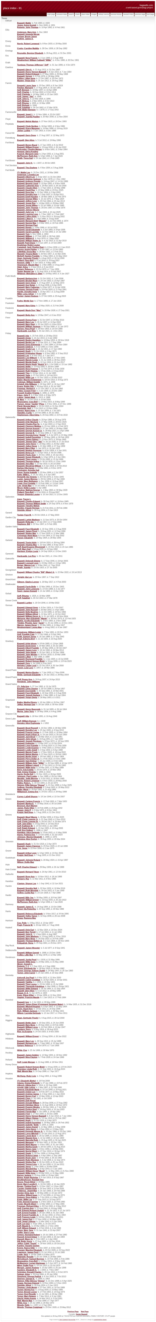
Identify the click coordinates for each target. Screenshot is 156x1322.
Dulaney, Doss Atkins (27, 1197)
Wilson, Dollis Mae (25, 862)
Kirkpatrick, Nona (25, 943)
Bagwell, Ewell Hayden (27, 197)
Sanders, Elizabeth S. (27, 1270)
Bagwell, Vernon (24, 76)
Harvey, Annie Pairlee (27, 249)
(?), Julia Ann (23, 686)
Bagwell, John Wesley (27, 655)
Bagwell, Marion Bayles (28, 673)
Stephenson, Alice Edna (28, 415)
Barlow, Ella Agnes (25, 468)
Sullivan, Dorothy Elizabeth (29, 787)
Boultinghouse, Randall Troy (30, 1180)
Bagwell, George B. (26, 433)
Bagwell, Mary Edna (26, 306)
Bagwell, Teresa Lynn (27, 1164)
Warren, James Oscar (27, 625)
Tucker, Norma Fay (25, 1290)
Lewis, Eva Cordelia (26, 483)
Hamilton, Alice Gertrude (28, 833)
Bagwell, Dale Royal (26, 1101)
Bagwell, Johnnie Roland (28, 860)
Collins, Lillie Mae (25, 955)
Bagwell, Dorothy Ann (27, 194)
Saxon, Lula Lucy (25, 668)
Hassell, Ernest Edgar (27, 1237)
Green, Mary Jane (25, 1230)
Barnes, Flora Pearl (26, 329)
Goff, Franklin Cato (25, 634)
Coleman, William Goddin (28, 382)
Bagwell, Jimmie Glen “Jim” (30, 442)
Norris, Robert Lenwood (28, 44)
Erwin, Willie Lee (24, 1200)
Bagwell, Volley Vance (27, 916)
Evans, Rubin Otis (25, 386)
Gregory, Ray (23, 879)
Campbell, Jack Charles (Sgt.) (30, 247)
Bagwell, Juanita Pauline (28, 117)
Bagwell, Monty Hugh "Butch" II (31, 364)
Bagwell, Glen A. (24, 70)
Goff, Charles (23, 92)
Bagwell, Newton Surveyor (29, 450)
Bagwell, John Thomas (27, 208)
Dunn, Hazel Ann (25, 1009)
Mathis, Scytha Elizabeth (28, 621)
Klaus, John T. (23, 395)
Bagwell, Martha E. (25, 804)
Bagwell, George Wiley (27, 199)
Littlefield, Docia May (26, 252)
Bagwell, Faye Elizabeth (28, 529)
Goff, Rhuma (23, 103)
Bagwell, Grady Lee (26, 349)
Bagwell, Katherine (25, 743)
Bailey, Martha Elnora (27, 702)
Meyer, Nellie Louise (26, 488)
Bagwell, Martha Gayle (27, 1147)
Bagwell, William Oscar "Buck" (31, 1171)
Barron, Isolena (24, 1175)
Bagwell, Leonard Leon (28, 563)
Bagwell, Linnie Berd (26, 1136)
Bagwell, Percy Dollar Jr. (28, 759)
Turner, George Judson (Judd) (31, 971)
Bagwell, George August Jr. (29, 431)
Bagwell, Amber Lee (26, 1092)
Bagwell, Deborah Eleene (28, 561)
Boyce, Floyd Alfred (26, 1182)
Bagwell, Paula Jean (26, 455)
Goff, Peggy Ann (24, 679)
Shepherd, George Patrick (29, 1276)
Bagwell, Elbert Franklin (28, 648)
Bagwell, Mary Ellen (26, 448)
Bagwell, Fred (23, 1114)
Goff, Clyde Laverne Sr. (27, 822)
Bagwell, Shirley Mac (26, 533)
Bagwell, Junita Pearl (26, 960)
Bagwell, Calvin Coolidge (28, 980)
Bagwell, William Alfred (27, 614)
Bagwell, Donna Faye (27, 320)
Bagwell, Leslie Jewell (27, 750)
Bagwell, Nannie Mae (26, 223)
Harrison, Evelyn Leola (27, 551)
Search (71, 14)
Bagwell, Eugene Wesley (28, 1107)
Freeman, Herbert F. (26, 389)
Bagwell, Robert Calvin (27, 1156)
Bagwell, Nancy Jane (26, 1149)
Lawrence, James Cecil (27, 1252)
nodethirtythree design (100, 1319)
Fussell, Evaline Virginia (28, 393)
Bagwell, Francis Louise (28, 732)
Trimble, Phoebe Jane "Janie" (31, 623)
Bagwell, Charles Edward (28, 501)
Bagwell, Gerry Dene (26, 135)
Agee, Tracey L (24, 499)
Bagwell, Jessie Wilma (27, 205)
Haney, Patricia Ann (26, 835)
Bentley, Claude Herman (28, 508)
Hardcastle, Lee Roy (26, 331)
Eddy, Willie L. (23, 475)
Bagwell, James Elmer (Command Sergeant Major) (40, 1004)
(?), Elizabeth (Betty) (26, 1081)
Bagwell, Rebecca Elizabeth (30, 914)
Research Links (128, 14)
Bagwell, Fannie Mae (26, 1112)
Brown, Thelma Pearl (26, 1186)
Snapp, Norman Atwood (28, 1283)
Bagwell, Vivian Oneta (27, 697)
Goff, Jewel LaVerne (26, 1222)
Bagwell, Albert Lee (26, 177)
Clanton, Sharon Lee (26, 884)
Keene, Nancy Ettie (26, 1248)
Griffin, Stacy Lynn (25, 1232)
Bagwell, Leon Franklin (27, 746)
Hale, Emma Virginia (26, 772)
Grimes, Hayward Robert (28, 1235)
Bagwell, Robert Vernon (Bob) (31, 661)
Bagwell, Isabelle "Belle (28, 1125)
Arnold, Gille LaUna (26, 1087)
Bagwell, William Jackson (28, 326)
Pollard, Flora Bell (25, 260)
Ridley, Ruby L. (24, 783)
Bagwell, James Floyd (27, 531)
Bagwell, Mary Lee (25, 1041)
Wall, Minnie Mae (24, 1071)
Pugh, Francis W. (25, 925)
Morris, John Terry (25, 711)
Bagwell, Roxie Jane (26, 1158)
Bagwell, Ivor (23, 1002)
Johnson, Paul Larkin (27, 776)
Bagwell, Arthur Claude (27, 420)
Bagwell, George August (28, 428)
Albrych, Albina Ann (26, 1085)
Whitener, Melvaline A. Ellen (29, 274)
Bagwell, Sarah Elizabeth (28, 230)
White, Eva (22, 1050)
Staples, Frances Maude (28, 997)
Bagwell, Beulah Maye (27, 281)
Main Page (51, 14)
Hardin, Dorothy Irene (27, 292)
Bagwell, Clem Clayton (27, 689)
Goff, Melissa (23, 101)
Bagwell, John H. (25, 163)
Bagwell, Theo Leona (27, 459)
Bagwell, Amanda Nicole (28, 34)
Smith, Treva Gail (25, 158)
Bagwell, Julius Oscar (27, 446)
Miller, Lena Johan (25, 294)
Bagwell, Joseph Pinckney (29, 741)
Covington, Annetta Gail (28, 470)
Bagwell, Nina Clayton (27, 1057)
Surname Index (62, 14)
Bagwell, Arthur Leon (27, 853)
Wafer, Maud (22, 790)
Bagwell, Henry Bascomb (28, 709)
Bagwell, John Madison (28, 936)
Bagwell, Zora (23, 663)
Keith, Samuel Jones (26, 637)
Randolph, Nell (24, 408)
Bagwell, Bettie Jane (26, 1023)
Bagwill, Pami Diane (26, 243)
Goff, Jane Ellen (24, 824)
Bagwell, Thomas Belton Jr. (29, 941)
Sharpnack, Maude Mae (28, 265)
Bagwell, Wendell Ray (27, 1169)
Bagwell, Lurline (24, 603)
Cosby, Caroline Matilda (28, 48)
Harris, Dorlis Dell (25, 774)
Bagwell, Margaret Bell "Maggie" (32, 221)
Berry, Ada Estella (25, 770)
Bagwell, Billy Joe (25, 898)
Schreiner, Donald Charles (29, 1272)
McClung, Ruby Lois (26, 1076)
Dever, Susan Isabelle (27, 472)
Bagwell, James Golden (28, 1055)
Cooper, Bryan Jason (27, 37)
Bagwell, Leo (23, 356)
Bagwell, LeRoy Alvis (27, 216)
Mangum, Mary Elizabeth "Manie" (32, 619)
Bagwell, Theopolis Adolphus (30, 986)
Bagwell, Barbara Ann (27, 278)
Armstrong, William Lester (29, 632)
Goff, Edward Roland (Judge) (30, 1211)
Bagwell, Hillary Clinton (28, 1118)
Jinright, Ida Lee (24, 577)
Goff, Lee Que (23, 1224)
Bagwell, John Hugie (26, 652)
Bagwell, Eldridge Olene (28, 1105)
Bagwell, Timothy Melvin (28, 506)
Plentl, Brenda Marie (26, 406)
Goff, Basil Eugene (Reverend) (31, 547)
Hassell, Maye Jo (25, 1239)
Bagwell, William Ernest (28, 147)
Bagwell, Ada (23, 336)
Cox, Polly (22, 923)
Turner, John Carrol (26, 973)
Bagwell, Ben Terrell (26, 932)
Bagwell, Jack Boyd (26, 737)
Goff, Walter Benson (26, 110)
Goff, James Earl (24, 1219)
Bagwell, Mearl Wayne (27, 817)
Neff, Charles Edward (27, 867)
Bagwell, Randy (24, 227)
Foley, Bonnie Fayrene (27, 1202)
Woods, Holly (23, 1305)
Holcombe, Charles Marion (29, 149)
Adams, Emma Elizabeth (28, 1083)
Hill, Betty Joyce (24, 1241)
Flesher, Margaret (25, 88)
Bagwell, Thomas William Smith (31, 504)
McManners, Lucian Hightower (31, 1263)
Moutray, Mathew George (28, 490)
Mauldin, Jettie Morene (27, 779)
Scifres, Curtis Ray (25, 893)
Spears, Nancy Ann (26, 411)
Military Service (103, 14)
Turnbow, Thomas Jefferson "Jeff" (33, 65)
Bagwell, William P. (25, 238)
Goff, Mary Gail (24, 549)
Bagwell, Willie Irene (26, 768)
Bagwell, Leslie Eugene (28, 748)
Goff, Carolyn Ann (25, 1208)
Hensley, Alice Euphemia (28, 723)
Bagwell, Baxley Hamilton (29, 340)
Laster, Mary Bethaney (27, 481)
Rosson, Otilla (23, 263)
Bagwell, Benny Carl (26, 1096)
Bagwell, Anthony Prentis (28, 181)
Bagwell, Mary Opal (26, 324)
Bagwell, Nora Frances (27, 369)
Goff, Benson (23, 90)
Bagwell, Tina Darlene (27, 168)
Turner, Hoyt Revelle (26, 1294)
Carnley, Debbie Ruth (27, 1189)
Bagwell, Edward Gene (27, 608)
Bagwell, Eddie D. (25, 347)
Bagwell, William (24, 236)
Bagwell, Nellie (24, 367)
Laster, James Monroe (27, 479)
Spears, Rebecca (25, 269)
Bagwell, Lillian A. (25, 219)
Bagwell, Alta (23, 716)
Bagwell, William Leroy (27, 1027)
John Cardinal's (63, 1319)
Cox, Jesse (22, 848)
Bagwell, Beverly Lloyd (27, 183)
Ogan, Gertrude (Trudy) (27, 258)
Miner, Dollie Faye (25, 1265)
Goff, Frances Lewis (26, 1217)
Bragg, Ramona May (26, 918)
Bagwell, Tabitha (24, 982)
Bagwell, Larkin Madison (28, 520)
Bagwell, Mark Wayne (27, 1145)
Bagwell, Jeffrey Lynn (27, 201)
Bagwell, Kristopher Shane (29, 353)
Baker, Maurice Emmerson (29, 380)
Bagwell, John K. (25, 934)
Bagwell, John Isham (26, 739)
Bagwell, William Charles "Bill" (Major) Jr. (36, 572)
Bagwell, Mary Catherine (28, 287)
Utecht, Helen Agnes (26, 1298)
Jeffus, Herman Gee (26, 705)
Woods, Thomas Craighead (29, 1307)
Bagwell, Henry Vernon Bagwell (31, 72)
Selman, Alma (23, 1274)
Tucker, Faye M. (24, 515)
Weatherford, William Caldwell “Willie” (34, 60)
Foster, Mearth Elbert (26, 1204)
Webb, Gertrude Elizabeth (29, 675)
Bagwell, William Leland (28, 765)
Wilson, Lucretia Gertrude (29, 1013)
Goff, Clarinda (23, 94)
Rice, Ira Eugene (24, 1032)
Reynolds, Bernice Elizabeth (30, 53)
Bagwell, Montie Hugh (27, 362)
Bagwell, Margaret (25, 1142)
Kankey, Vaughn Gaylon (28, 1246)
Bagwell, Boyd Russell (27, 728)
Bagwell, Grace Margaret (28, 128)
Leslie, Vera (22, 1254)
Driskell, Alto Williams (27, 384)
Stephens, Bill (23, 524)
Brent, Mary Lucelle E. (27, 1184)
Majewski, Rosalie (25, 1257)
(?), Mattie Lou (23, 172)
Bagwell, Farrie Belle (26, 587)
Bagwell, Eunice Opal (27, 1109)
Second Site (71, 1319)
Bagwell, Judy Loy (25, 212)
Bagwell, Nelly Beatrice (27, 612)
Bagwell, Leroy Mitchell (27, 1134)
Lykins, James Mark (26, 397)
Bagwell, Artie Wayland (27, 422)
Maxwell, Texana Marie (27, 254)
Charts (77, 14)
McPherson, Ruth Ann (27, 156)
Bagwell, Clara (23, 1098)
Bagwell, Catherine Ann (28, 186)
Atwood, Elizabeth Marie (28, 1090)
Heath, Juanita (23, 567)
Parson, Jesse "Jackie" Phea (30, 404)
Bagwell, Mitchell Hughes (28, 1007)
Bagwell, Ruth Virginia (27, 371)
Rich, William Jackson (27, 1011)
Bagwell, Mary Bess (26, 939)
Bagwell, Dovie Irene (26, 646)
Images (94, 14)
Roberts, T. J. (23, 966)
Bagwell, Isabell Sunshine (29, 437)
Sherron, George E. (26, 1279)
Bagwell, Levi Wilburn (27, 358)
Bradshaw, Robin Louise (28, 245)
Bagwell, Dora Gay (25, 192)
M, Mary (20, 400)
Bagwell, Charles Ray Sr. (28, 424)
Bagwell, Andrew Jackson (29, 179)
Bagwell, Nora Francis (27, 58)
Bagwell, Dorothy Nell (27, 888)
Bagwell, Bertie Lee (26, 342)
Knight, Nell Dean (25, 812)
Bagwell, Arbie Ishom (27, 644)
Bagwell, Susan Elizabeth (28, 457)
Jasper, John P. (24, 810)
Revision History (116, 14)
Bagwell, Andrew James (28, 1094)
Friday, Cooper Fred (26, 391)
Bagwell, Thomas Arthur (28, 461)
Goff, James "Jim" (25, 97)
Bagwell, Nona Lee (25, 453)
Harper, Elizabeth (25, 538)
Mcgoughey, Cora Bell (27, 402)
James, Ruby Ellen (25, 808)
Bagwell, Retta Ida (25, 522)
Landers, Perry (24, 1029)
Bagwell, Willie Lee (25, 378)
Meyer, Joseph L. (25, 964)
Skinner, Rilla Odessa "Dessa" (31, 785)
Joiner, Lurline (23, 131)
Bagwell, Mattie (24, 23)
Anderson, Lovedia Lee (28, 175)
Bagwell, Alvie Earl (25, 930)
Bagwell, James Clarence (28, 846)
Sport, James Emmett (27, 591)
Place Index (86, 14)
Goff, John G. (23, 99)
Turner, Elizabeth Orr (26, 968)
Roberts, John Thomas (27, 27)
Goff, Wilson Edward (26, 1228)
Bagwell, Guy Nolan (26, 285)
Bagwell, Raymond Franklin (30, 659)
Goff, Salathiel (23, 108)
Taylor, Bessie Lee (25, 271)
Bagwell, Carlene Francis (28, 801)
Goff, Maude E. (24, 1226)
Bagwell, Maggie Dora (27, 1138)
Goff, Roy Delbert (25, 830)
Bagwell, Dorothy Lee (27, 730)
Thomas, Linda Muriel (27, 1287)
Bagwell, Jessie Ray (26, 203)
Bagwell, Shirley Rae (26, 1162)
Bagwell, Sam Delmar (27, 761)
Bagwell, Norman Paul (27, 225)
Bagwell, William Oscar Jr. (29, 616)
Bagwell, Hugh (24, 351)
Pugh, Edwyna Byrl (26, 639)
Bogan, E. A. (23, 993)
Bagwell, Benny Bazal (27, 145)
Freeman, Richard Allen (28, 1206)
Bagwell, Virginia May (27, 545)
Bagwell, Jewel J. (25, 114)
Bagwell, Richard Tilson (28, 872)
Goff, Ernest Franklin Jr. (28, 1215)
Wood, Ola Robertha (26, 909)
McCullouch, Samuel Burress (30, 1259)
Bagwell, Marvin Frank (27, 752)
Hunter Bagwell (81, 1314)
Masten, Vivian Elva (26, 81)
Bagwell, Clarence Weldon (29, 426)
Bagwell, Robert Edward (28, 74)
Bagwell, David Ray (26, 190)
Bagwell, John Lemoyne (28, 589)
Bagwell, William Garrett (28, 953)
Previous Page (140, 14)
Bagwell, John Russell (27, 610)
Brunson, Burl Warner (27, 806)
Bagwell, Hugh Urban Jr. (28, 735)
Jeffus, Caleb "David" (27, 1243)
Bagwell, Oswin (24, 1153)
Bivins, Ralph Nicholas (27, 1178)
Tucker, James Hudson (27, 296)
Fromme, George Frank (28, 289)
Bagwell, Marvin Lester (27, 360)
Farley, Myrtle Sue (25, 301)
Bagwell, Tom (23, 234)
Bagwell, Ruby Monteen (28, 1160)
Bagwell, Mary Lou (25, 322)
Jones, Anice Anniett (26, 25)
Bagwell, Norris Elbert (27, 1151)
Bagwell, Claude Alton (27, 188)
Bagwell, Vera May (25, 464)
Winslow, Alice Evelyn (27, 839)
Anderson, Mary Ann (26, 32)
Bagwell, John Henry (26, 444)
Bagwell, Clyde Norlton (27, 126)
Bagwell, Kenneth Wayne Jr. (30, 1131)
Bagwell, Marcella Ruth (27, 1140)
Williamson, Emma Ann (27, 792)
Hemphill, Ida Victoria (27, 477)
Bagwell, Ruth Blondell (27, 891)
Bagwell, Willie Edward (27, 989)
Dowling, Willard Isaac (27, 1195)
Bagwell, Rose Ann (26, 877)
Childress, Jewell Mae (27, 1191)
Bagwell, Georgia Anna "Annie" (31, 435)
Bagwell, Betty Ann (26, 315)
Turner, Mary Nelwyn (26, 1296)
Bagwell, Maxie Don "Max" (29, 310)
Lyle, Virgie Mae (24, 486)
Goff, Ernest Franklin (26, 1213)
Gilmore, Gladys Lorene (28, 582)
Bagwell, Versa (24, 1167)
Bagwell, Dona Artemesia (28, 345)
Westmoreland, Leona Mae (29, 627)
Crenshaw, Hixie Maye (27, 536)
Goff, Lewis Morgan (26, 1062)
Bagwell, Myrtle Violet (27, 757)
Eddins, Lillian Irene (26, 78)
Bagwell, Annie (24, 338)
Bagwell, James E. (25, 907)
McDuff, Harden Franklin (28, 256)
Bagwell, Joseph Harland (28, 695)
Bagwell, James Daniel (27, 1127)
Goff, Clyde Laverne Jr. (27, 819)
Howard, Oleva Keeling (27, 152)
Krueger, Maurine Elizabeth (29, 1250)
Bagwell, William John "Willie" (31, 763)
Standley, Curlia (24, 413)
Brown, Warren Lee (26, 565)
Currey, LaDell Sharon (27, 797)
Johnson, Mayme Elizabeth (29, 837)
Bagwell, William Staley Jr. (29, 241)
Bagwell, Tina (23, 373)
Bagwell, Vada (23, 375)
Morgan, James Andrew (28, 1268)
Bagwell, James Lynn (27, 650)
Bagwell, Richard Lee (27, 1043)
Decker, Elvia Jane (25, 1193)
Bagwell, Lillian (24, 657)
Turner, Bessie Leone (27, 1292)
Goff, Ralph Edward (26, 828)
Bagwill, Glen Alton (25, 140)
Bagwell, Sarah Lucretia (28, 232)
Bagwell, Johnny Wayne (28, 210)
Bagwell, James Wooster (28, 948)
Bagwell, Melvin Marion (27, 121)
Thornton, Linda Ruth (27, 1069)
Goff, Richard (23, 105)
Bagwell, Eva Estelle (26, 691)
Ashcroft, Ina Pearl (25, 978)
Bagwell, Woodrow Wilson (29, 466)
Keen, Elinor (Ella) (25, 995)
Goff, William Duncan (26, 721)
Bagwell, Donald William (28, 1103)
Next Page (150, 14)
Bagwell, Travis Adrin (27, 543)
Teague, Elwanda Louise (28, 494)
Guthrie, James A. (25, 39)
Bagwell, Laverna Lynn (27, 214)
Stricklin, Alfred (24, 510)
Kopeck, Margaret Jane (28, 154)
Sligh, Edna (22, 267)
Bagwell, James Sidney (28, 439)
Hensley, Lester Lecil (26, 666)
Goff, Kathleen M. (25, 826)
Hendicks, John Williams (28, 682)
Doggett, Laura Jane (26, 86)
